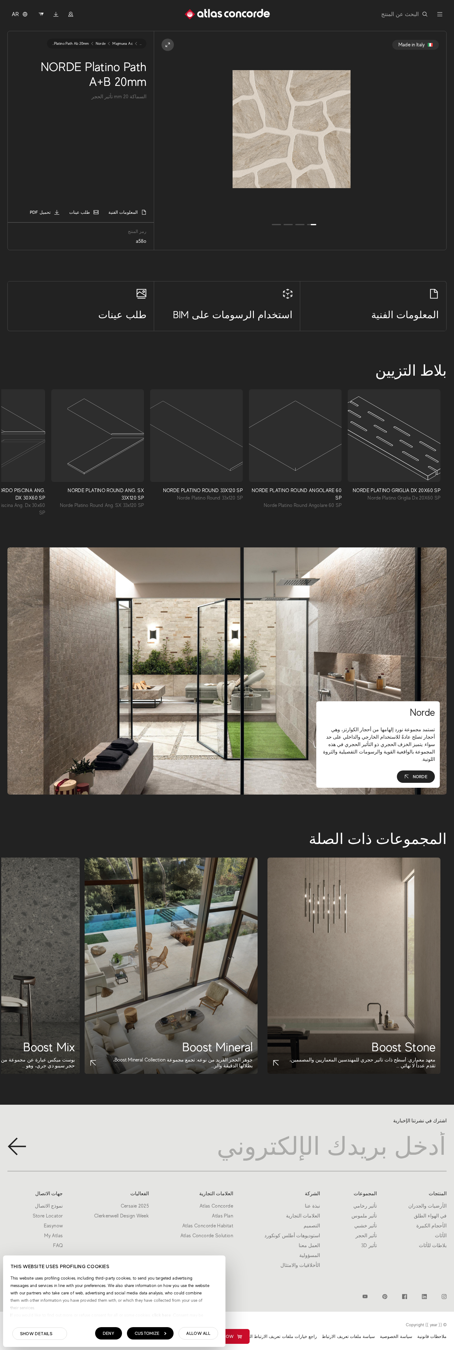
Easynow (223, 1336)
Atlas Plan (222, 1216)
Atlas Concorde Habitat (207, 1226)
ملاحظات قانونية (432, 1336)
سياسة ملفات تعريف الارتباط (348, 1336)
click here (161, 1315)
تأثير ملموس (364, 1216)
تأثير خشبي (365, 1226)
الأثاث (441, 1235)
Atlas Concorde (216, 1206)
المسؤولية (309, 1255)
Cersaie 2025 (135, 1206)
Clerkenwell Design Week (121, 1216)
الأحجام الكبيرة (431, 1226)
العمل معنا (309, 1245)
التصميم (312, 1226)
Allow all (198, 1333)
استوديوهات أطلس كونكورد (292, 1235)
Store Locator (48, 1216)
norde (101, 43)
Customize (147, 1333)
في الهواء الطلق (430, 1216)
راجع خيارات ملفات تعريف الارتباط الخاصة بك (275, 1336)
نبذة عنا (312, 1206)
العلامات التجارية (303, 1216)
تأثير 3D (369, 1245)
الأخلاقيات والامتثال (300, 1265)
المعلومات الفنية (123, 212)
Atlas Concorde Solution (206, 1235)
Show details (36, 1333)
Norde (420, 776)
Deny (108, 1333)
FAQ (58, 1245)
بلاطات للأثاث (433, 1245)
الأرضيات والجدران (427, 1206)
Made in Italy (411, 45)
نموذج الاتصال (49, 1206)
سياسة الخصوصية (396, 1336)
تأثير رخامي (365, 1206)
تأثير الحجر (366, 1235)
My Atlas (53, 1235)
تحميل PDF (40, 212)
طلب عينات (79, 212)
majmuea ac (122, 43)
